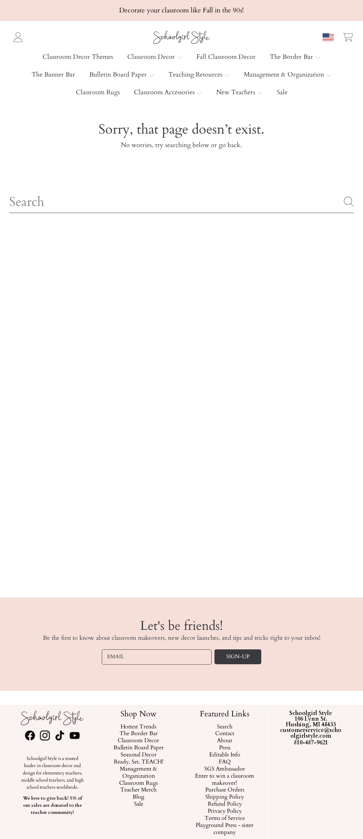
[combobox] (181, 201)
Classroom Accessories (165, 92)
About (224, 740)
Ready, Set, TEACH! (138, 762)
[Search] (348, 201)
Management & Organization (285, 74)
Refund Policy (225, 804)
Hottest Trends (138, 727)
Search (225, 727)
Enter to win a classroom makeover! (224, 780)
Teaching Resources (196, 74)
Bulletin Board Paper (119, 74)
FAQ (225, 762)
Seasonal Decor (138, 755)
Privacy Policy (225, 811)
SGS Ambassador (224, 769)
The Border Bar (292, 56)
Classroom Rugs (138, 783)
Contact (224, 733)
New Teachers (236, 92)
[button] (348, 36)
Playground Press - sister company (224, 829)
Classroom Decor (152, 56)
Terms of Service (225, 818)
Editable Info (224, 755)
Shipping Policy (224, 797)
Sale (138, 804)
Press (224, 747)
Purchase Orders (224, 790)
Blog (138, 797)
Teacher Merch (138, 790)
